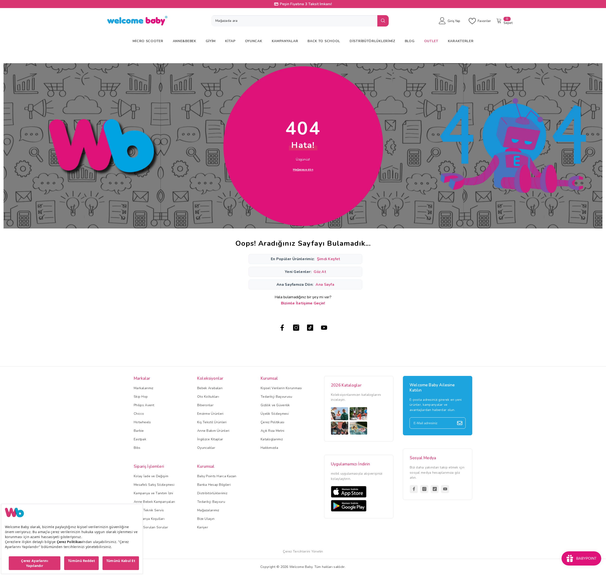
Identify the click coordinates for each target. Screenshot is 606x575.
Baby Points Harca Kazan (216, 476)
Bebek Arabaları (210, 388)
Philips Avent (144, 405)
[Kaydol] (459, 423)
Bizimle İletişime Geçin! (303, 303)
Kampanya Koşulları (149, 519)
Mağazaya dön (303, 169)
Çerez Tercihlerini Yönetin (303, 551)
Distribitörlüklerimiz (212, 493)
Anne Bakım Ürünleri (213, 430)
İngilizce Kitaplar (210, 439)
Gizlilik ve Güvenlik (275, 405)
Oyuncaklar (206, 448)
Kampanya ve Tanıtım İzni (153, 493)
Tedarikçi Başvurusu (276, 396)
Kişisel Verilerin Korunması (281, 388)
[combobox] (294, 21)
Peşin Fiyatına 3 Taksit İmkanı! (306, 4)
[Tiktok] (310, 327)
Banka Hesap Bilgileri (214, 484)
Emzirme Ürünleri (210, 413)
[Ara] (300, 21)
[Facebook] (282, 327)
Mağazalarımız (208, 510)
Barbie (139, 430)
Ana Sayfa (325, 284)
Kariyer (202, 527)
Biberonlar (205, 405)
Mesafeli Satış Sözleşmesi (154, 484)
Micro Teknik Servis (149, 510)
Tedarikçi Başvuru (211, 501)
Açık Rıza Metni (272, 430)
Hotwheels (142, 422)
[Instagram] (296, 327)
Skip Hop (141, 396)
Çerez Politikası (272, 422)
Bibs (137, 448)
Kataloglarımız (272, 439)
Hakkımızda (269, 448)
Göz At (320, 271)
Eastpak (140, 439)
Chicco (139, 413)
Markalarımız (143, 388)
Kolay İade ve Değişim (151, 476)
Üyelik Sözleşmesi (275, 413)
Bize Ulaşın (205, 519)
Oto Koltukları (208, 396)
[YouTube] (324, 327)
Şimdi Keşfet (328, 259)
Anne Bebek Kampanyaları (154, 501)
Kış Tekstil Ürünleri (212, 422)
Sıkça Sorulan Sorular (151, 527)
